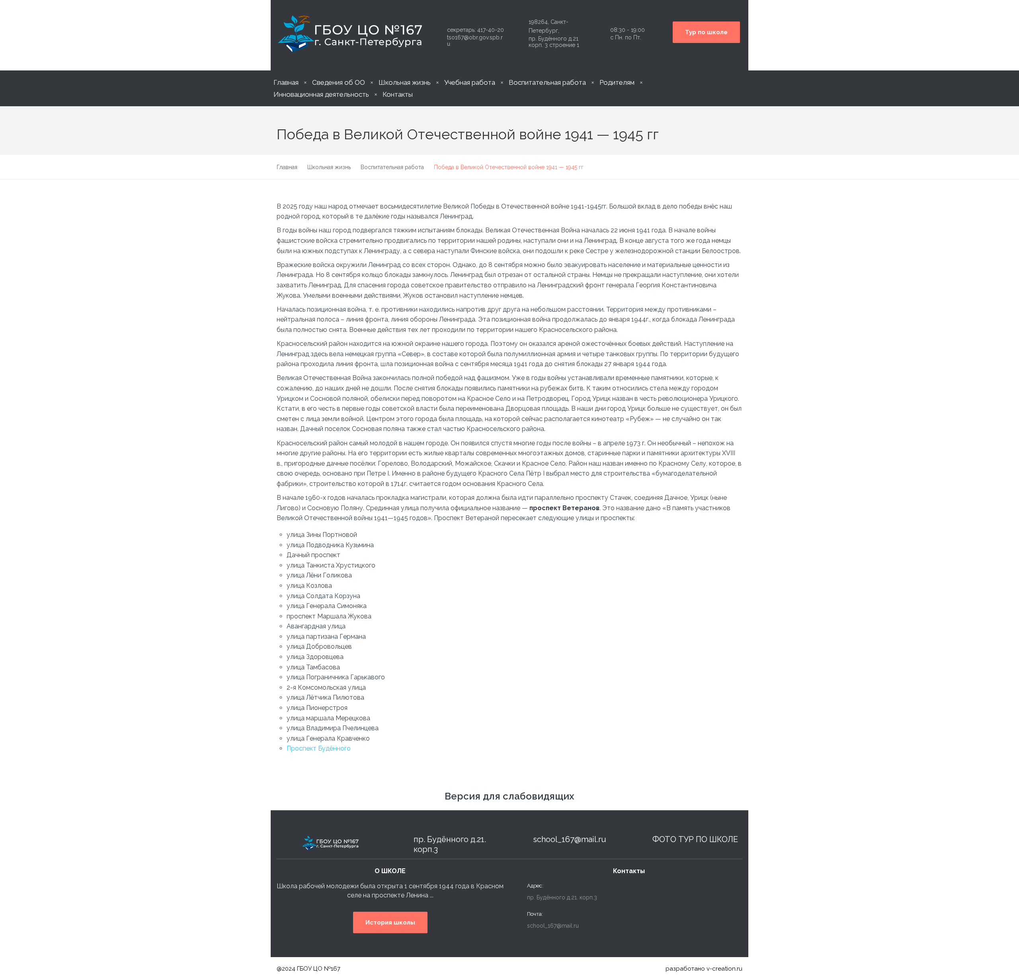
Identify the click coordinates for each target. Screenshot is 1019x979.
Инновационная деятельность (321, 94)
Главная (286, 82)
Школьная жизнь (405, 82)
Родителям (616, 82)
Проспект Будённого (319, 748)
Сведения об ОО (338, 82)
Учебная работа (469, 82)
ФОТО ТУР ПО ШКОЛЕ (695, 839)
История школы (390, 922)
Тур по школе (706, 32)
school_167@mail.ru (569, 839)
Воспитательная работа (547, 82)
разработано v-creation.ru (704, 968)
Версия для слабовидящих (509, 796)
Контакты (398, 94)
